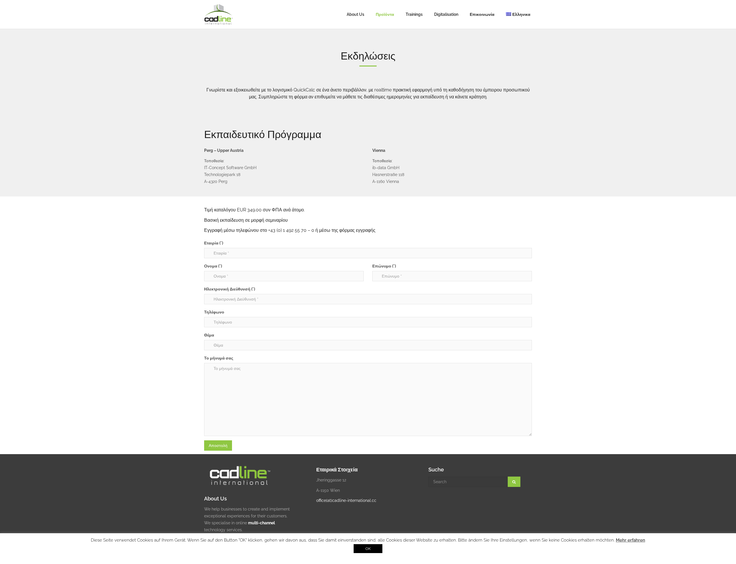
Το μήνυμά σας (218, 358)
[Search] (514, 482)
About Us (355, 14)
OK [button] (368, 548)
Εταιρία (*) (213, 243)
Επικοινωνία (482, 14)
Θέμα (209, 335)
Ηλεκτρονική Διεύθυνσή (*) (229, 289)
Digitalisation (446, 14)
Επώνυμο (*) (384, 266)
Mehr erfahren (630, 540)
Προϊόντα (385, 14)
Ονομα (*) (213, 266)
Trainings (414, 14)
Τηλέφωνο (214, 312)
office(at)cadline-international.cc (346, 500)
